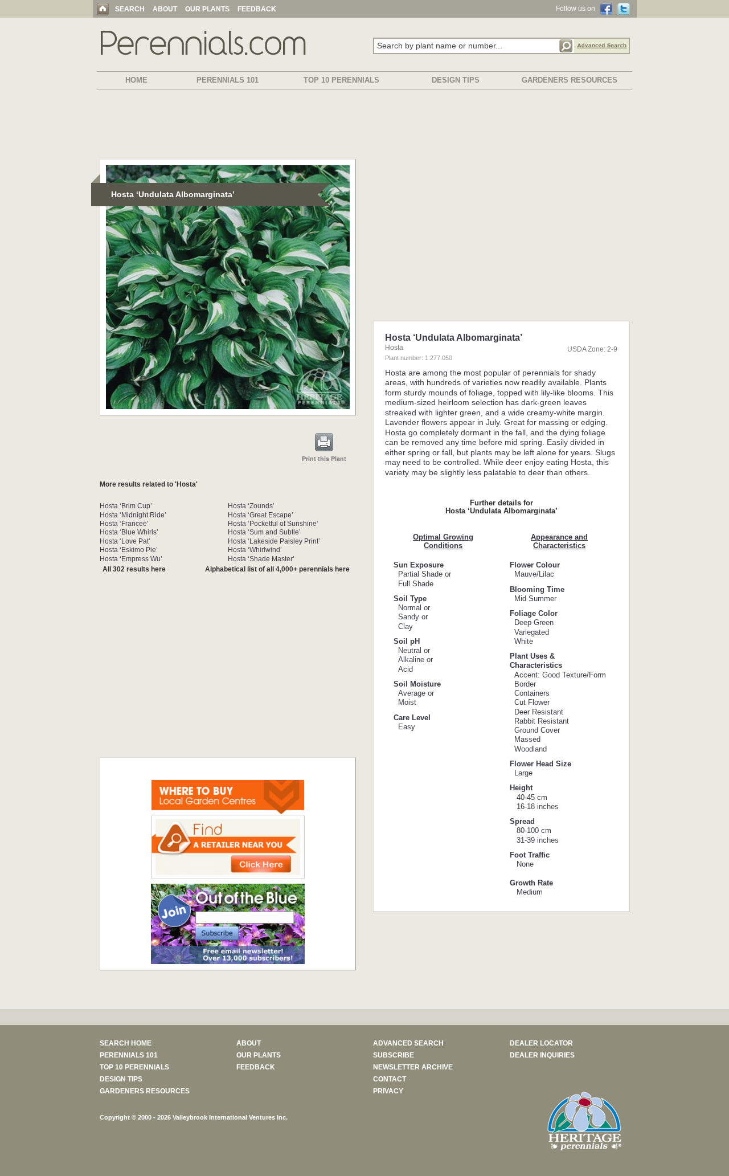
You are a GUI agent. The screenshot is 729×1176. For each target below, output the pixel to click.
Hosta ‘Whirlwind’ (255, 550)
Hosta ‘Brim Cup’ (126, 506)
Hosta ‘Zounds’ (251, 506)
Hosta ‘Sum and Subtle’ (264, 532)
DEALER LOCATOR (541, 1043)
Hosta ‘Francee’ (124, 524)
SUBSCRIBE (393, 1055)
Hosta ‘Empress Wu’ (131, 559)
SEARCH (130, 9)
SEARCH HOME (125, 1043)
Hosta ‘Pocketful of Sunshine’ (273, 524)
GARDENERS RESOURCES (569, 80)
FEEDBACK (256, 9)
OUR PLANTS (207, 9)
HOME (136, 80)
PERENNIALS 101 (227, 80)
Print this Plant (324, 458)
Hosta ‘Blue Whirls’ (129, 532)
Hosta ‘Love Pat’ (125, 541)
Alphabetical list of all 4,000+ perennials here (277, 569)
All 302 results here (134, 569)
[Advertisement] (364, 126)
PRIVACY (388, 1091)
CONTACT (389, 1079)
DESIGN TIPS (456, 80)
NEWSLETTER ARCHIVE (413, 1067)
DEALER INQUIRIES (542, 1055)
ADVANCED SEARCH (408, 1043)
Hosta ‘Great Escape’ (260, 515)
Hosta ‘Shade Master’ (261, 559)
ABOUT (165, 9)
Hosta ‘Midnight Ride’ (133, 515)
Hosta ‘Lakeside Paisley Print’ (274, 541)
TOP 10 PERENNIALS (341, 80)
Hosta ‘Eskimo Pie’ (129, 550)
